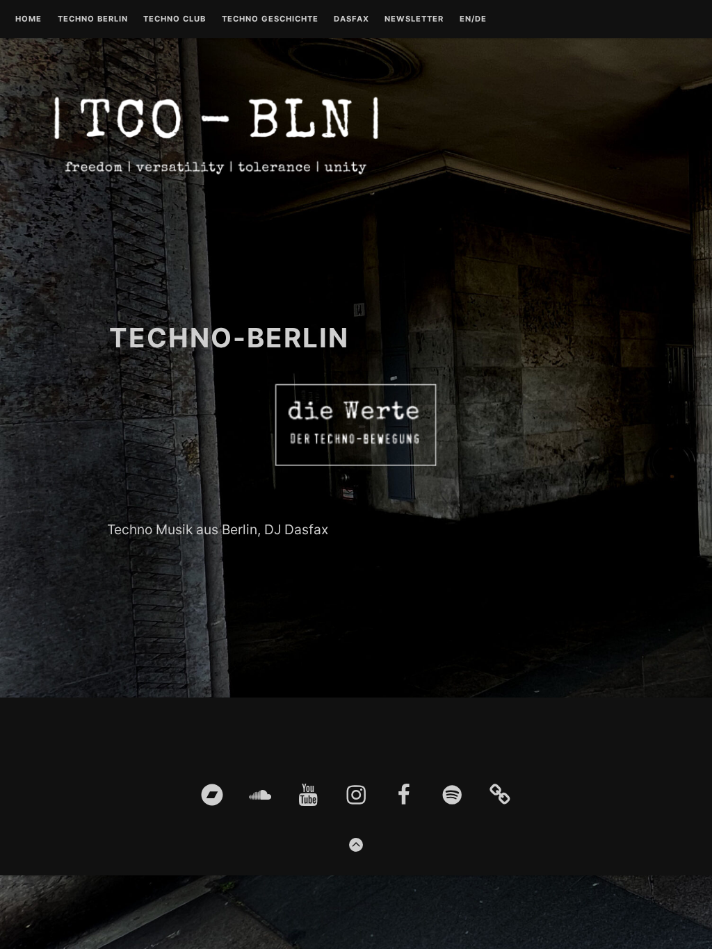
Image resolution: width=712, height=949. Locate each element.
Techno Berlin (93, 19)
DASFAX (351, 19)
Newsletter (414, 19)
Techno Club (174, 19)
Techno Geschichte (270, 19)
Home (28, 19)
